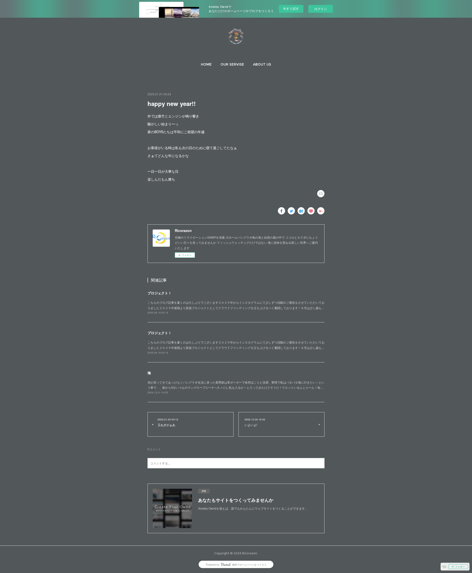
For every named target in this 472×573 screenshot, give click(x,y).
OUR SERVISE (232, 64)
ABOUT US (262, 64)
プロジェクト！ (160, 292)
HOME (206, 64)
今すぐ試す (291, 8)
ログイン (320, 8)
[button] (206, 64)
